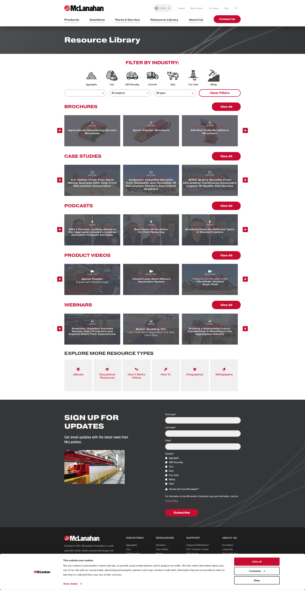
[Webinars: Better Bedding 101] (151, 329)
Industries (135, 537)
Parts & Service (127, 20)
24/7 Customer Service (197, 549)
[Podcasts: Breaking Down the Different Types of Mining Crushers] (210, 229)
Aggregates (131, 545)
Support (193, 537)
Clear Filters (220, 93)
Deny (257, 580)
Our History (227, 545)
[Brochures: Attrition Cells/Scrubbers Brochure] (210, 130)
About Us (196, 20)
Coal (128, 549)
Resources (165, 537)
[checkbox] (203, 471)
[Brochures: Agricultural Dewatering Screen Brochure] (92, 130)
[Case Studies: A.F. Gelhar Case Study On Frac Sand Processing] (92, 180)
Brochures (161, 545)
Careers (181, 8)
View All (226, 107)
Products (71, 20)
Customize (255, 571)
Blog (227, 8)
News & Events (196, 8)
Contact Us (227, 19)
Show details (70, 583)
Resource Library (164, 20)
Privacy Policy (171, 500)
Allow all (257, 561)
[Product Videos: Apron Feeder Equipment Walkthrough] (92, 279)
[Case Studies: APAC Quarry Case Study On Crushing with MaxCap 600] (210, 180)
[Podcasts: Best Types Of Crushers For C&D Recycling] (151, 229)
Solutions (97, 20)
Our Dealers (214, 8)
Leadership (227, 549)
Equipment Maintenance (197, 545)
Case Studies (162, 549)
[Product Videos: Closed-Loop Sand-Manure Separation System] (151, 279)
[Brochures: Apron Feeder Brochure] (151, 130)
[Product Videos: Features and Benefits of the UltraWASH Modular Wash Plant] (210, 279)
